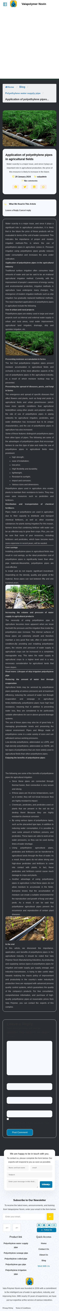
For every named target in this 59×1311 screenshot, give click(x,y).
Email (10, 1092)
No (25, 181)
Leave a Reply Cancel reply (18, 210)
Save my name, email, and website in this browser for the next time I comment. (28, 1125)
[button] (15, 187)
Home (11, 87)
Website (10, 1105)
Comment (12, 1036)
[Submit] (50, 1216)
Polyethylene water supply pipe (22, 93)
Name (10, 1078)
